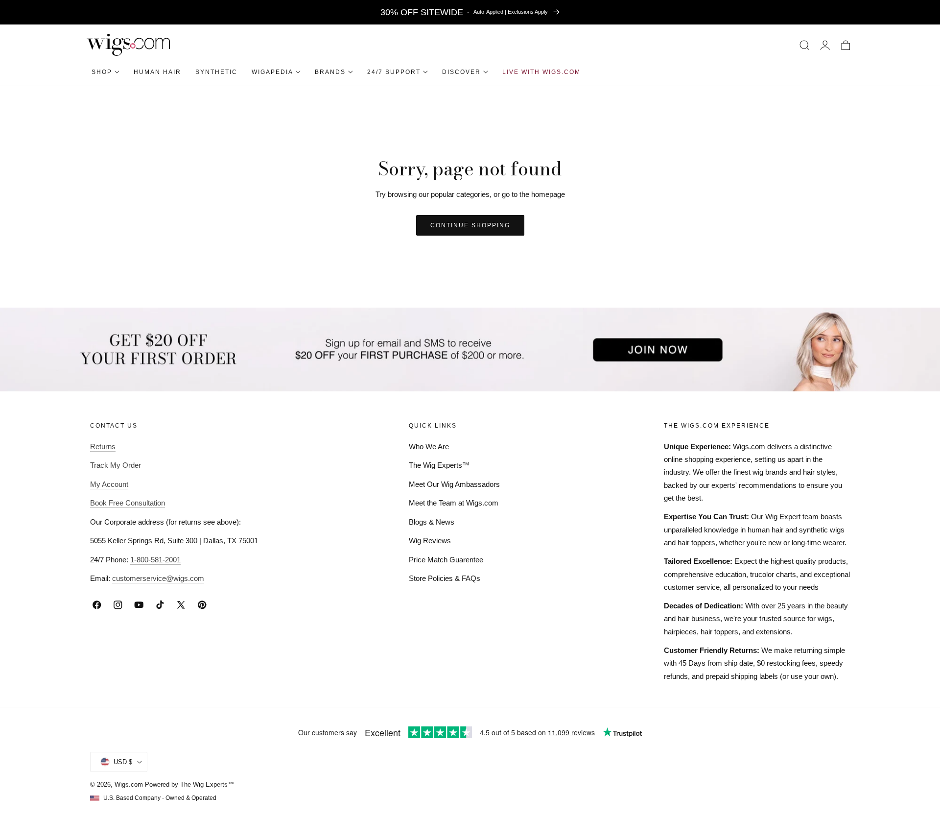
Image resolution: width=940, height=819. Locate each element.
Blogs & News (431, 522)
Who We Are (429, 446)
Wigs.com (129, 784)
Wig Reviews (430, 540)
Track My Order (115, 465)
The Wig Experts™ (439, 465)
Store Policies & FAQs (444, 578)
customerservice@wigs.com (158, 578)
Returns (103, 446)
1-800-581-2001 (155, 559)
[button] (805, 45)
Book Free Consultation (127, 503)
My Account (109, 484)
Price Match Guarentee (446, 559)
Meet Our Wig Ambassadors (454, 484)
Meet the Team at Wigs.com (453, 503)
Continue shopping (470, 225)
